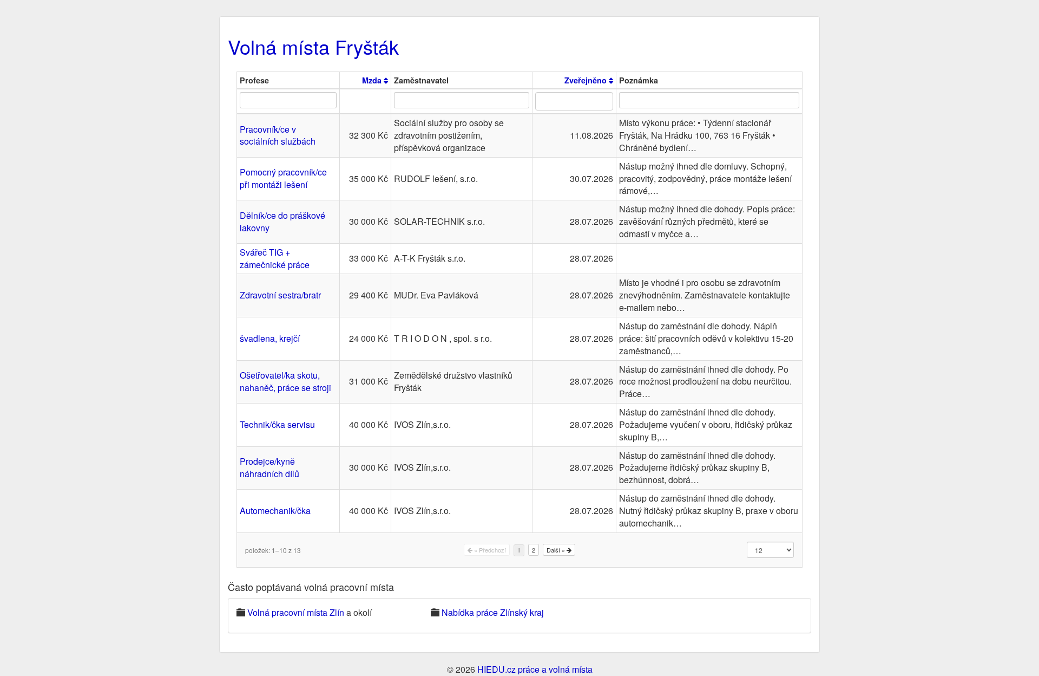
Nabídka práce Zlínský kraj (493, 612)
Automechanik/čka (275, 510)
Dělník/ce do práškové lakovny (282, 221)
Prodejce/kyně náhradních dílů (269, 467)
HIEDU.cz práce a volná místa (535, 669)
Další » (557, 549)
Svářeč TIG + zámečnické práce (275, 258)
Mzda (373, 80)
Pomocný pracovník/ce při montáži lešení (283, 178)
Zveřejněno (586, 80)
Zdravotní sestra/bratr (280, 295)
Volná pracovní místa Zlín (295, 612)
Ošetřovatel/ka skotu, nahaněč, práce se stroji (285, 381)
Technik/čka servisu (277, 424)
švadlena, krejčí (270, 338)
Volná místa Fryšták (313, 46)
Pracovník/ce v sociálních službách (277, 135)
